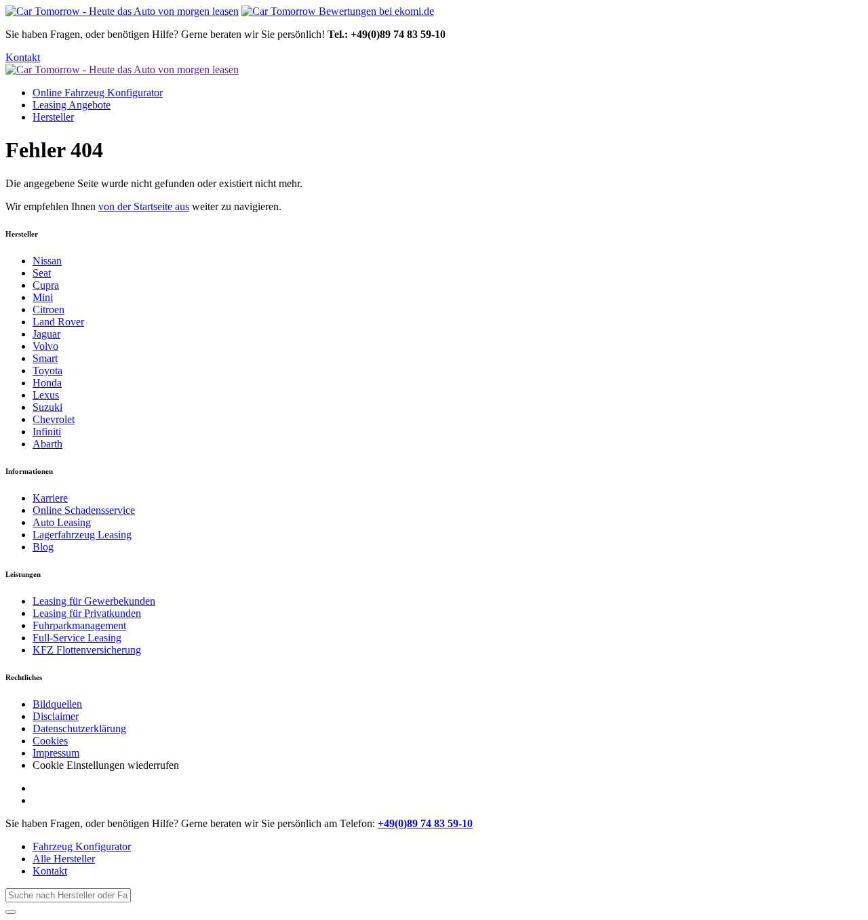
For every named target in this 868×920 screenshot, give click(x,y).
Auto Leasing (62, 522)
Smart (45, 358)
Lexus (46, 395)
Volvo (45, 346)
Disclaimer (56, 716)
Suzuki (47, 407)
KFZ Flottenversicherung (87, 650)
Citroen (48, 309)
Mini (43, 297)
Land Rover (58, 321)
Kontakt (22, 57)
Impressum (56, 753)
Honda (47, 382)
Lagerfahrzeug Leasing (82, 534)
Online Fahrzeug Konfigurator (98, 92)
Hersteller (53, 117)
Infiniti (47, 431)
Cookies (50, 740)
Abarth (47, 443)
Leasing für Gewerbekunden (94, 601)
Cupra (46, 285)
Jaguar (46, 334)
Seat (42, 273)
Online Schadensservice (84, 510)
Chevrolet (54, 419)
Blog (43, 547)
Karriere (50, 498)
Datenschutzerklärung (79, 728)
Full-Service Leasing (77, 637)
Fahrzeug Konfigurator (82, 846)
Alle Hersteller (64, 858)
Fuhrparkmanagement (79, 625)
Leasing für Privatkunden (87, 613)
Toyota (47, 370)
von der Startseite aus (143, 206)
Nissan (47, 260)
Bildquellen (57, 704)
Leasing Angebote (72, 105)
